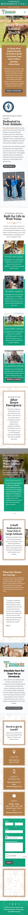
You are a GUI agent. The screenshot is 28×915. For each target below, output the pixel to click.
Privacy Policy (20, 909)
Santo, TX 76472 (14, 762)
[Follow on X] (18, 904)
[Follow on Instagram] (12, 904)
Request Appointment (14, 7)
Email (7, 829)
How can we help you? (11, 841)
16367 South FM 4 (14, 760)
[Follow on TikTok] (15, 904)
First (6, 826)
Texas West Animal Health (11, 128)
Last (16, 826)
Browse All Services (14, 379)
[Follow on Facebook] (9, 904)
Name (7, 821)
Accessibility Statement (14, 911)
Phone (7, 835)
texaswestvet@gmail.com (14, 786)
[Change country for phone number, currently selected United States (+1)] (7, 837)
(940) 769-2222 (16, 782)
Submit (9, 862)
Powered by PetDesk (9, 909)
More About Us (9, 166)
